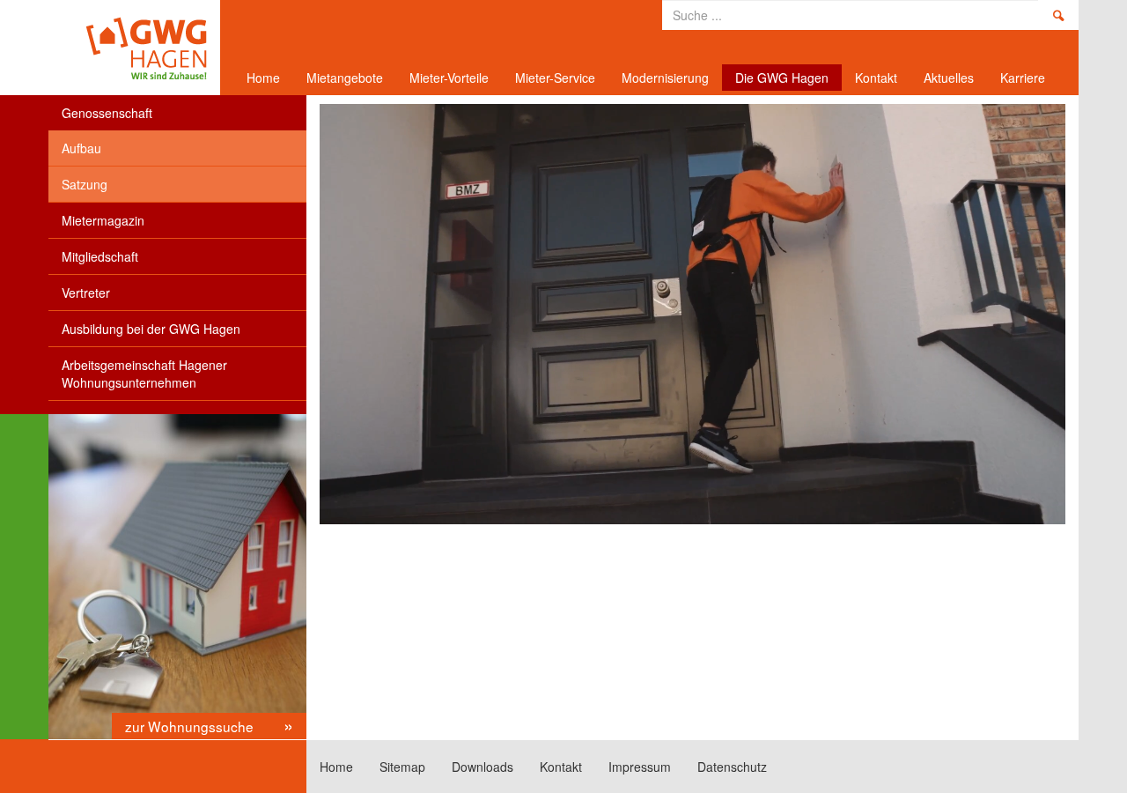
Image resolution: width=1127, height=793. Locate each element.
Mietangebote (344, 77)
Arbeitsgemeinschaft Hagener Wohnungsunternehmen (144, 373)
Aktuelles (949, 77)
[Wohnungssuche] (177, 576)
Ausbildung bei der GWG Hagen (151, 328)
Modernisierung (665, 77)
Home (127, 47)
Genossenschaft (107, 113)
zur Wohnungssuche (191, 726)
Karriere (1022, 77)
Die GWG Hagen (782, 77)
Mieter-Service (555, 77)
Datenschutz (732, 766)
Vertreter (86, 292)
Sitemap (402, 766)
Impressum (639, 766)
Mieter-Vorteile (449, 77)
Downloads (482, 766)
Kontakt (876, 77)
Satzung (84, 184)
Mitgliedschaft (100, 256)
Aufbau (81, 148)
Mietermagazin (103, 220)
